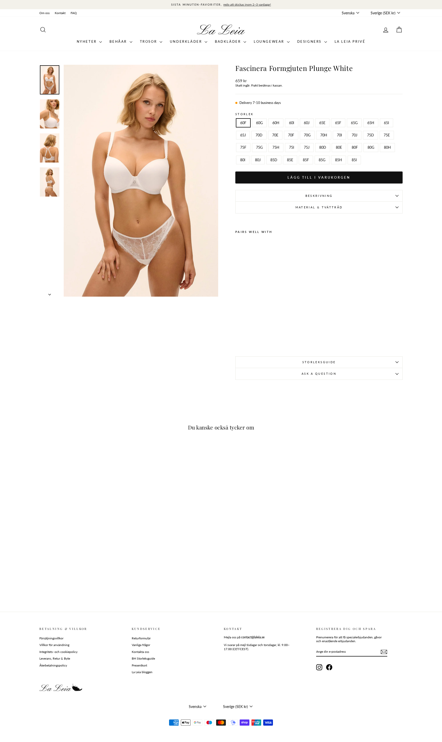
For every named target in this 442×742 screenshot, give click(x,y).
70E (275, 135)
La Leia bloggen (142, 672)
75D (370, 135)
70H (323, 135)
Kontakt (60, 13)
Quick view (82, 567)
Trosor (149, 41)
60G (259, 123)
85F (306, 160)
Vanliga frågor (141, 645)
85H (338, 160)
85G (322, 160)
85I (354, 160)
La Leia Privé (350, 41)
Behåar (118, 41)
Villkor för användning (54, 645)
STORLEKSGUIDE (319, 362)
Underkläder (186, 41)
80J (258, 160)
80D (322, 147)
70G (307, 135)
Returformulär (141, 638)
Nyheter (87, 41)
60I (291, 123)
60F (243, 123)
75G (259, 147)
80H (387, 147)
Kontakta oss (140, 652)
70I (339, 135)
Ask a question (319, 373)
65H (370, 123)
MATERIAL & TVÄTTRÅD (319, 207)
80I (242, 160)
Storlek (244, 114)
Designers (310, 41)
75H (275, 147)
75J (307, 147)
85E (290, 160)
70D (259, 135)
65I (386, 123)
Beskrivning (319, 195)
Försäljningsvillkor (51, 638)
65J (243, 135)
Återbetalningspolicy (53, 665)
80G (371, 147)
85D (273, 160)
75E (387, 135)
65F (338, 123)
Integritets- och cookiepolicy (58, 652)
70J (354, 135)
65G (354, 123)
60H (275, 123)
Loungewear (270, 41)
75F (243, 147)
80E (339, 147)
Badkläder (228, 41)
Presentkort (139, 665)
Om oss (44, 13)
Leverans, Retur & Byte (54, 658)
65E (322, 123)
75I (291, 147)
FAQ (74, 13)
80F (355, 147)
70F (291, 135)
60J (307, 123)
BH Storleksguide (143, 658)
